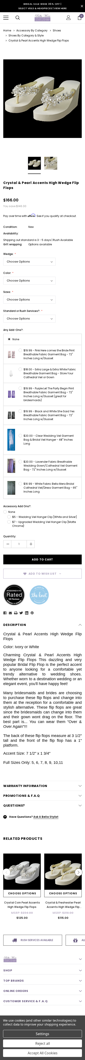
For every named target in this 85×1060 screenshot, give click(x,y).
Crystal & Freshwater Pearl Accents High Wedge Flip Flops (63, 907)
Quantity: (9, 536)
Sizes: (7, 292)
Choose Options (22, 893)
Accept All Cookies (43, 1053)
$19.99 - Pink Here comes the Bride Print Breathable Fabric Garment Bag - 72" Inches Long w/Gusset (49, 354)
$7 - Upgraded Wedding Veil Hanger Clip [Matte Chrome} (44, 524)
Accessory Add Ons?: (17, 506)
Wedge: (8, 254)
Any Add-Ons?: (13, 330)
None (15, 339)
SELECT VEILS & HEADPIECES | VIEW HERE (42, 8)
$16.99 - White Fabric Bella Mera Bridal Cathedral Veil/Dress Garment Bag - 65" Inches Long (50, 487)
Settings (42, 1033)
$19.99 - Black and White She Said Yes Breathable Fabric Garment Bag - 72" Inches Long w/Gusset (49, 415)
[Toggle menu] (5, 17)
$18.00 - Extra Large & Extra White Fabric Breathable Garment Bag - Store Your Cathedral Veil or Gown (50, 373)
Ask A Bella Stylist (45, 817)
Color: (7, 273)
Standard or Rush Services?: (22, 311)
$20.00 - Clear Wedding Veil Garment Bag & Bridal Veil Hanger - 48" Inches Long (49, 439)
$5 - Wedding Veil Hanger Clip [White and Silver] (44, 517)
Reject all (42, 1043)
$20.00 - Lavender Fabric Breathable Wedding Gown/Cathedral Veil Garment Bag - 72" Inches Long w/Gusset (50, 465)
